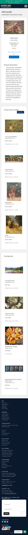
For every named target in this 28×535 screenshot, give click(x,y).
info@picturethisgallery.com (10, 493)
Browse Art (4, 402)
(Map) (14, 474)
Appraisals (4, 405)
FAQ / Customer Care (6, 466)
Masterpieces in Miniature (7, 450)
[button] (26, 6)
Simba (6, 235)
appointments (5, 485)
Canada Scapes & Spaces (7, 453)
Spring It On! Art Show (6, 451)
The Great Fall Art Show (7, 454)
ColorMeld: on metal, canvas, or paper (10, 425)
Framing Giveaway (6, 418)
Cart (11, 2)
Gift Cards (4, 430)
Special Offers (5, 415)
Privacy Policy (5, 434)
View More (20, 112)
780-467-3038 (9, 1)
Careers (3, 431)
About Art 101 (5, 440)
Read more (14, 132)
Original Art (4, 407)
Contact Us (17, 2)
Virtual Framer (5, 420)
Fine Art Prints (5, 408)
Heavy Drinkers (9, 169)
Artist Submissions (6, 433)
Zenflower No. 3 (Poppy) (11, 346)
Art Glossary (4, 445)
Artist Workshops (5, 443)
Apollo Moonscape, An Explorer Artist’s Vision (13, 380)
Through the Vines (9, 281)
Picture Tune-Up (5, 417)
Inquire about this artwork (14, 52)
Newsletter (4, 467)
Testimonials (4, 464)
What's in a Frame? (6, 442)
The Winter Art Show (6, 456)
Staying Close (8, 202)
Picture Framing (5, 414)
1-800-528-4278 (18, 1)
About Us (4, 463)
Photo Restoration (5, 426)
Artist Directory (5, 404)
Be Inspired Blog (5, 461)
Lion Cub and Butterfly (11, 137)
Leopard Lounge (9, 313)
